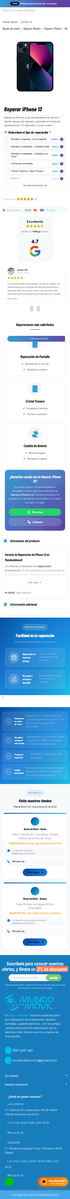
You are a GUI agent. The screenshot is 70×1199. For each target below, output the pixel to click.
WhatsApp (37, 512)
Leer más (12, 298)
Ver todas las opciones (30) (35, 185)
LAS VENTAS (15, 1104)
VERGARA (13, 1142)
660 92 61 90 (15, 1132)
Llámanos (37, 521)
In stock (10, 592)
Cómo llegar (33, 872)
